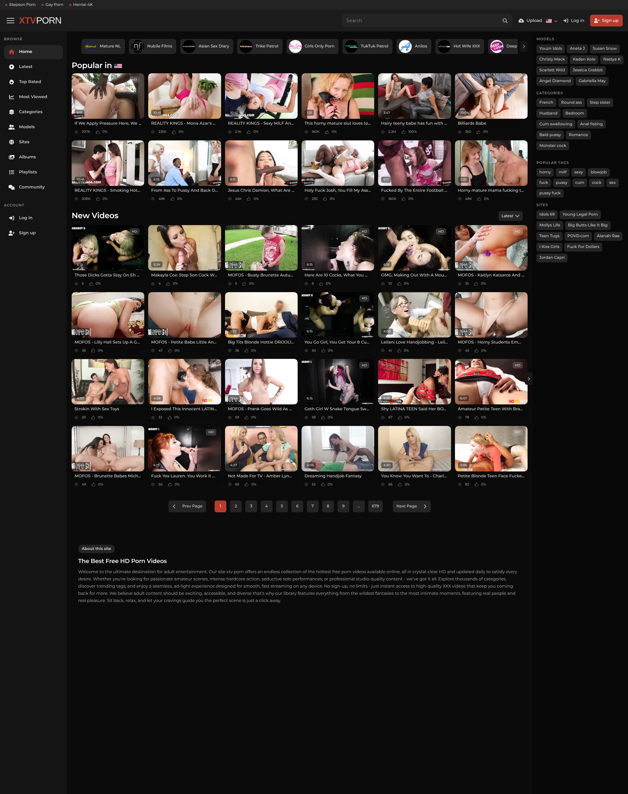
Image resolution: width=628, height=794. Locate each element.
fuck (543, 182)
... (359, 506)
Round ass (571, 102)
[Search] (505, 20)
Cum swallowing (555, 124)
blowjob (599, 172)
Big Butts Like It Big (588, 225)
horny (545, 172)
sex (612, 182)
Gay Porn (54, 4)
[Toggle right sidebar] (528, 379)
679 (375, 506)
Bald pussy (550, 134)
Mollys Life (549, 225)
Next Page (406, 506)
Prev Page (192, 506)
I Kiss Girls (549, 246)
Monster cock (552, 145)
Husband (548, 113)
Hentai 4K (83, 4)
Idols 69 (547, 214)
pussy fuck (550, 193)
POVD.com (578, 236)
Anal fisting (591, 124)
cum (579, 182)
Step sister (600, 102)
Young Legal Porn (580, 214)
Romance (578, 134)
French (546, 102)
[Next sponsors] (524, 46)
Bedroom (575, 113)
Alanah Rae (608, 236)
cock (597, 182)
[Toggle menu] (10, 20)
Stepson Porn (22, 4)
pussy (561, 182)
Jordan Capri (552, 257)
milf (563, 172)
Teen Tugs (549, 236)
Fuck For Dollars (583, 246)
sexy (578, 172)
